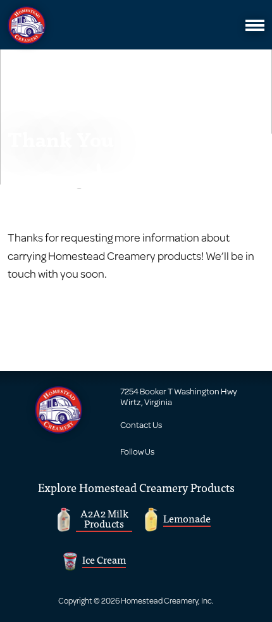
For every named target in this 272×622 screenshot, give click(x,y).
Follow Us (137, 451)
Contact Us (141, 424)
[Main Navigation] (254, 25)
